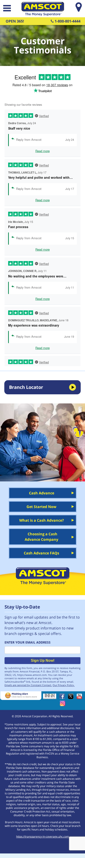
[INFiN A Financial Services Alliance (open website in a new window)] (50, 698)
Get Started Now (41, 506)
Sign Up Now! (42, 660)
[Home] (42, 14)
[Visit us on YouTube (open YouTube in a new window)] (80, 698)
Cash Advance (41, 493)
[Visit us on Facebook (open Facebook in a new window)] (63, 698)
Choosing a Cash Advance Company (41, 536)
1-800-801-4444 (67, 21)
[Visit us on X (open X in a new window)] (72, 698)
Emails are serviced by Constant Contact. (28, 685)
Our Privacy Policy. (64, 685)
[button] (6, 9)
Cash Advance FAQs (41, 553)
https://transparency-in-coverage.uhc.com (42, 836)
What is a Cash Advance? (41, 520)
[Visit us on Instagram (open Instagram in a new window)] (64, 705)
